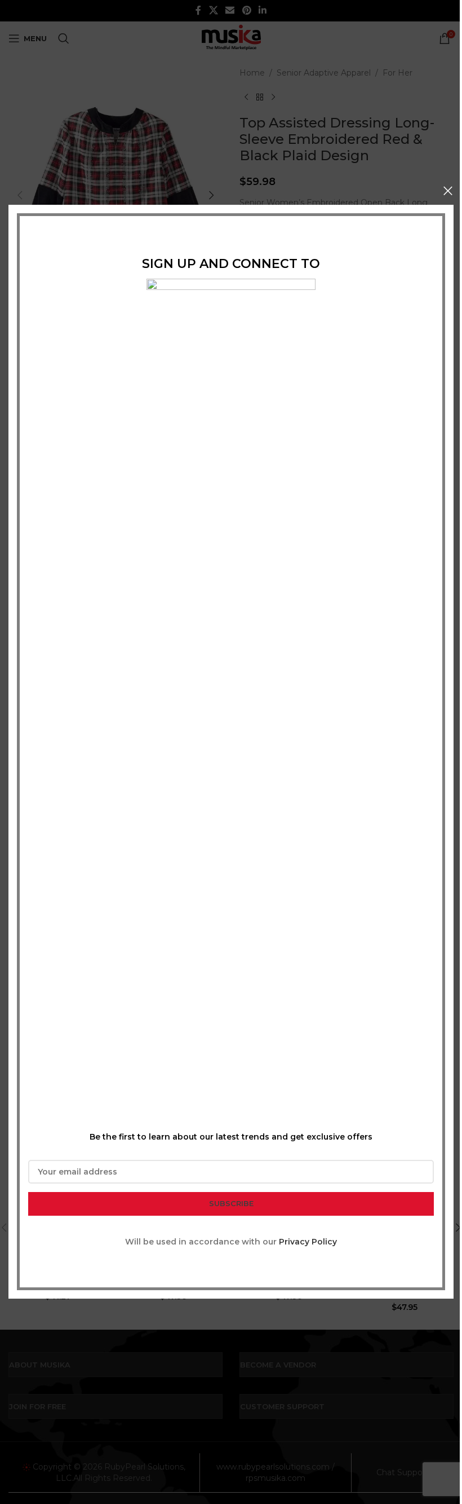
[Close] (448, 191)
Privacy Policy (308, 1242)
